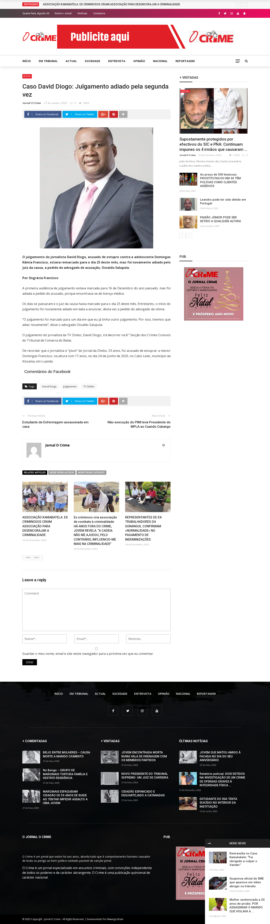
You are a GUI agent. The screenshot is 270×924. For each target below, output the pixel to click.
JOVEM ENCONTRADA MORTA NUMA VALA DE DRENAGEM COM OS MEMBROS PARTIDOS (144, 756)
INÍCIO (26, 61)
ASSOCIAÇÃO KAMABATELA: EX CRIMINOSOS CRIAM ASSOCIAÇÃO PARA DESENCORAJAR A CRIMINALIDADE (111, 4)
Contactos (99, 13)
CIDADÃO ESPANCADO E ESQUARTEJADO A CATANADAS (143, 793)
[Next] (189, 235)
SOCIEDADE (92, 61)
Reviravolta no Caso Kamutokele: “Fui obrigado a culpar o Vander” (243, 859)
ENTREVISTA (116, 61)
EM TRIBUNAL (48, 61)
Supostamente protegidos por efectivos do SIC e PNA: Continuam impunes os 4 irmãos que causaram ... (213, 144)
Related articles (35, 472)
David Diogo (49, 386)
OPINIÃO (139, 61)
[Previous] (182, 235)
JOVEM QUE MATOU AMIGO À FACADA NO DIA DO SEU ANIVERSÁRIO (220, 756)
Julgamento (70, 386)
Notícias (82, 13)
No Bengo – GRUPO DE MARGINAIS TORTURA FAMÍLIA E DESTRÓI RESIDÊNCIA (65, 774)
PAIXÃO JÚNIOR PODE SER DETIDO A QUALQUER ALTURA (220, 219)
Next (37, 557)
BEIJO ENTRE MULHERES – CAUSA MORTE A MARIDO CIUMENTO (66, 754)
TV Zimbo (88, 386)
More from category (91, 472)
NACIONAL (160, 61)
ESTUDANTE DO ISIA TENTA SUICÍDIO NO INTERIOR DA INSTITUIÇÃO (218, 802)
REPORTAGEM (185, 61)
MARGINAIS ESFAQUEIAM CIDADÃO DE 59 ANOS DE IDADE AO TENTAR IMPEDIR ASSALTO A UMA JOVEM (65, 797)
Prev (28, 557)
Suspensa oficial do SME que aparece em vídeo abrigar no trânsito (246, 882)
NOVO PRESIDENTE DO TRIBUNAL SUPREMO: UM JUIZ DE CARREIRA (144, 776)
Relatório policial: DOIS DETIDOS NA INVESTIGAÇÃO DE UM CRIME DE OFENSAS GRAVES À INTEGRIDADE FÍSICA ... (222, 779)
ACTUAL (71, 61)
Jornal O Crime (31, 103)
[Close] (209, 843)
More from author (62, 472)
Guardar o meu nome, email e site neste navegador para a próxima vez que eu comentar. (88, 653)
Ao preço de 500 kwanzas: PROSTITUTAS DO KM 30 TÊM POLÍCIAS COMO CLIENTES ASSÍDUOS (220, 180)
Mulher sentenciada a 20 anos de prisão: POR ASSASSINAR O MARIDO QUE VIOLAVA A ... (247, 905)
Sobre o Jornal (63, 13)
